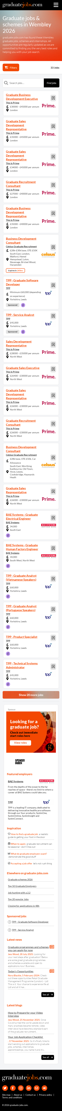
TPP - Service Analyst (23, 930)
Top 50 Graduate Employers (22, 886)
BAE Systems (12, 522)
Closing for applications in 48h (23, 905)
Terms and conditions (12, 1097)
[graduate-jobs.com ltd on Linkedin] (29, 1088)
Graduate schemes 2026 (20, 879)
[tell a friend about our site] (37, 1088)
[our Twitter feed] (5, 1088)
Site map (6, 1095)
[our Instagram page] (21, 1088)
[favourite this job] (53, 98)
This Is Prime (12, 102)
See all (46, 994)
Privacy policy (45, 1095)
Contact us (30, 1095)
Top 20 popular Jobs (18, 899)
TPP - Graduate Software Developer (30, 922)
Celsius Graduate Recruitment (21, 246)
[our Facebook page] (13, 1088)
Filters (13, 67)
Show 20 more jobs (31, 695)
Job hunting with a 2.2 (19, 892)
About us (18, 1095)
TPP (8, 288)
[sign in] (44, 1088)
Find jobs (51, 82)
